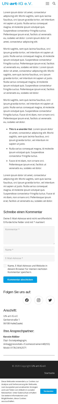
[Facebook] (27, 300)
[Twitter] (50, 300)
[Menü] (47, 3)
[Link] (17, 3)
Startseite (49, 373)
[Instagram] (38, 300)
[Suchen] (54, 3)
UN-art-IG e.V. (38, 366)
